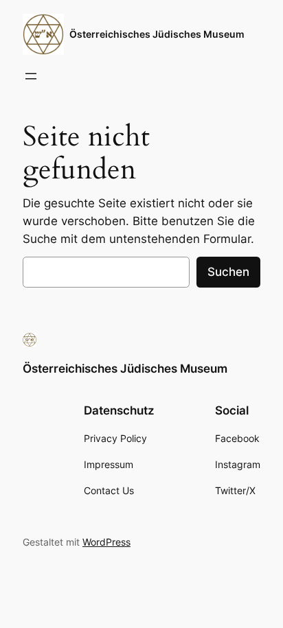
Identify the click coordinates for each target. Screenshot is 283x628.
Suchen (228, 272)
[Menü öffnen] (31, 76)
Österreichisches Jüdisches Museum (157, 34)
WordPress (106, 542)
